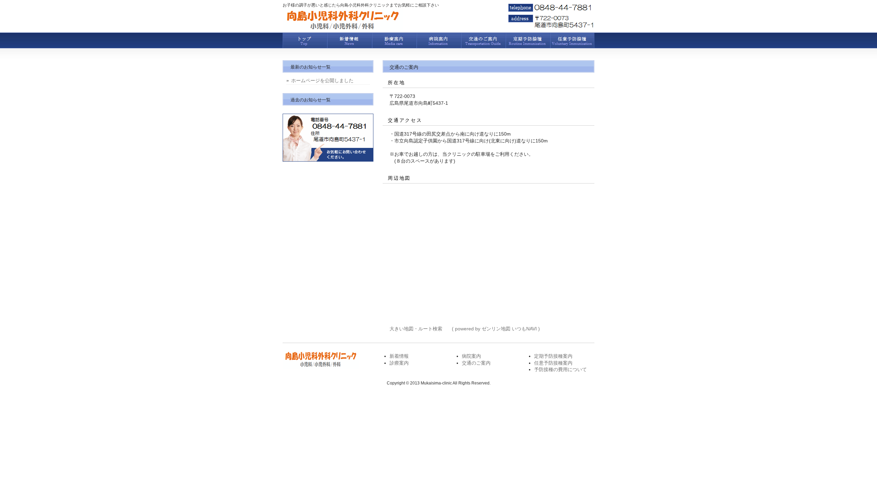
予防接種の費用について (560, 369)
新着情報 (349, 40)
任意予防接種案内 (572, 40)
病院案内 (438, 40)
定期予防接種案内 (527, 40)
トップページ (305, 40)
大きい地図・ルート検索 (416, 328)
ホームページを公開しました (322, 80)
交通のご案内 (483, 40)
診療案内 (394, 40)
